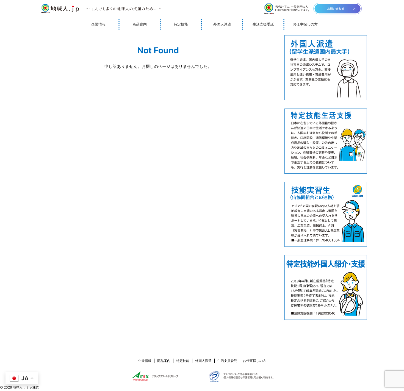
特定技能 (181, 24)
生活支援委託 (263, 24)
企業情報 (98, 24)
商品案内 (139, 24)
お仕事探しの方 (305, 24)
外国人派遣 (222, 24)
